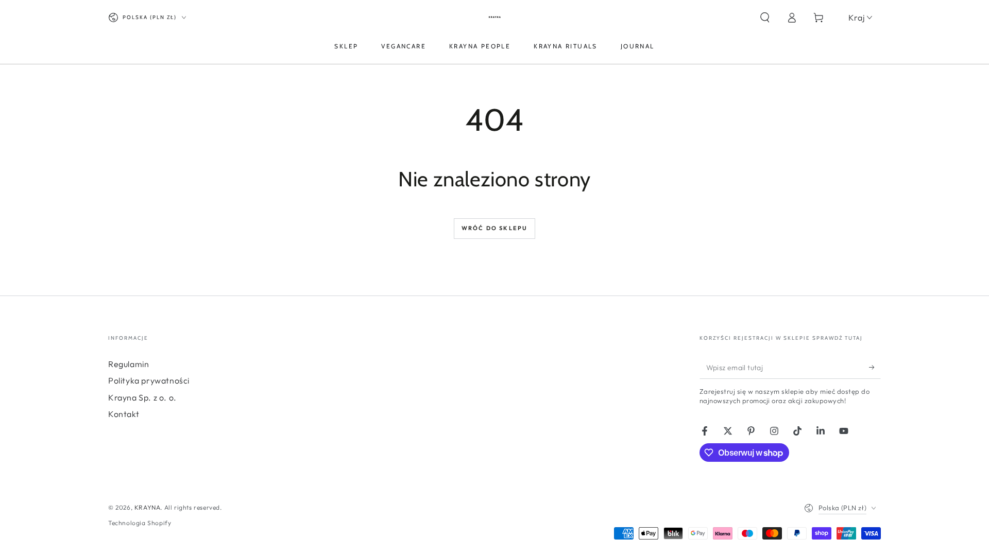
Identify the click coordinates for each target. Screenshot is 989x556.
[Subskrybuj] (875, 367)
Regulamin (128, 364)
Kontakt (123, 414)
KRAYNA (147, 507)
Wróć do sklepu (495, 228)
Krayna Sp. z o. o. (142, 397)
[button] (765, 17)
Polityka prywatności (149, 380)
